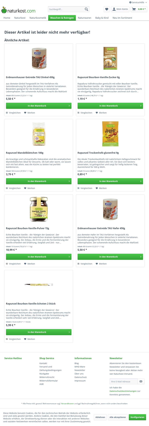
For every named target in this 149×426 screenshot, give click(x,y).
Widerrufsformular (48, 380)
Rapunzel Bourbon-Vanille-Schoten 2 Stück (31, 303)
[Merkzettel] (107, 9)
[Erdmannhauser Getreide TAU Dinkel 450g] (38, 58)
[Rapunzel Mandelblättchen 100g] (38, 134)
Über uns (79, 373)
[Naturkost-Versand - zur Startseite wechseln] (18, 10)
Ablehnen (100, 417)
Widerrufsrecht (46, 377)
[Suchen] (86, 9)
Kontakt (43, 363)
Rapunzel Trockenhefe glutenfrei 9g (98, 152)
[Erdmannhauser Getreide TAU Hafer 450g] (110, 209)
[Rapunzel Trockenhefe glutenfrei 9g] (110, 134)
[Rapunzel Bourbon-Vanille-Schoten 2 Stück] (38, 284)
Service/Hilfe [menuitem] (138, 2)
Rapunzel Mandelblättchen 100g (24, 152)
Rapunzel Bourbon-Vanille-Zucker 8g (99, 77)
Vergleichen (14, 112)
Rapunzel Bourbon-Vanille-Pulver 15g (27, 228)
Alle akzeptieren (118, 417)
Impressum (80, 380)
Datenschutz (80, 377)
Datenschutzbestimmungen (123, 391)
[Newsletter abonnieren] (141, 381)
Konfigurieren (137, 417)
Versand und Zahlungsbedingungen (50, 368)
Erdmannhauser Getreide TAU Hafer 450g (101, 228)
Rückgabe (44, 373)
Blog (76, 363)
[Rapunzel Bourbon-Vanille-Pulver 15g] (38, 209)
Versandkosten (67, 403)
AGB (41, 384)
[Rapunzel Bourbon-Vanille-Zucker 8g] (110, 58)
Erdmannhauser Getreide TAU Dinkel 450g (30, 77)
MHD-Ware (79, 366)
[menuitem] (69, 9)
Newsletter (79, 370)
